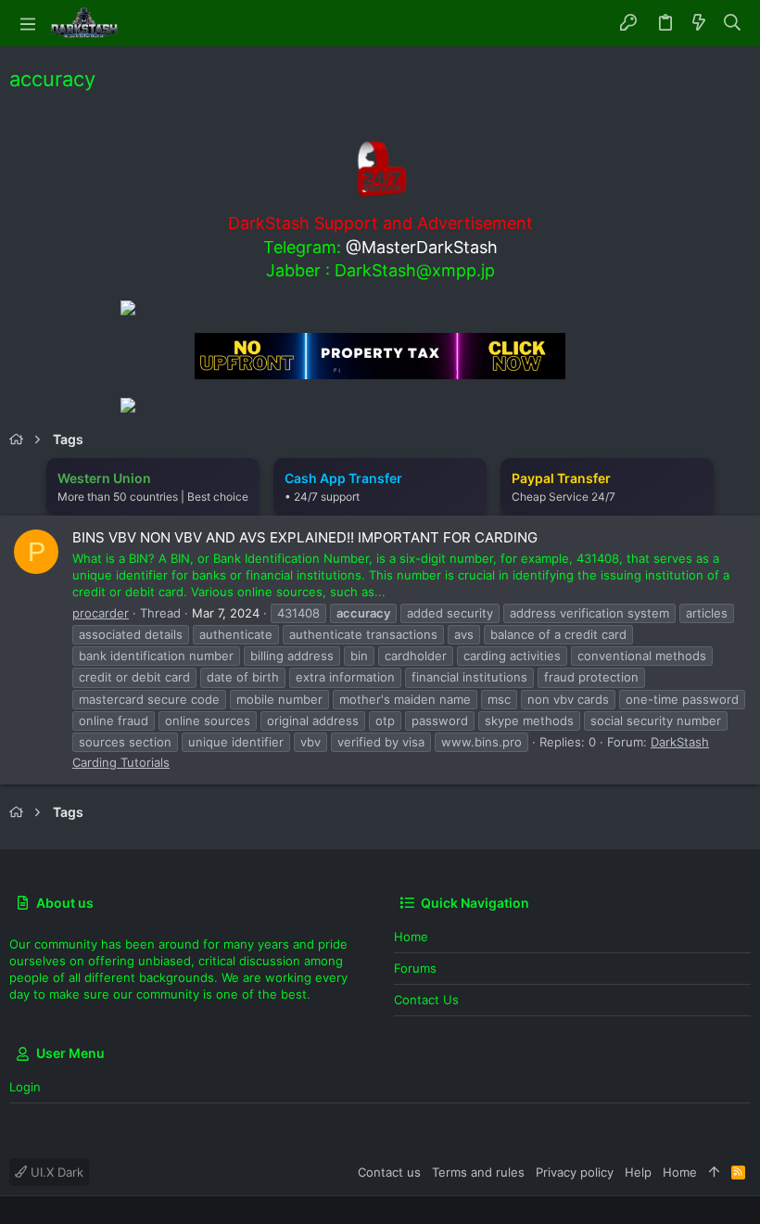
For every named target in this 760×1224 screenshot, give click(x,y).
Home (411, 936)
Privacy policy (575, 1172)
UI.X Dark (55, 1172)
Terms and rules (478, 1172)
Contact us (426, 999)
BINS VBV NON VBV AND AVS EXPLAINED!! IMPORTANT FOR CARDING (305, 537)
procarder (100, 613)
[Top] (714, 1172)
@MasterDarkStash (422, 247)
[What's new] (699, 23)
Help (638, 1172)
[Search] (733, 23)
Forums (415, 968)
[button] (27, 23)
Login (25, 1086)
